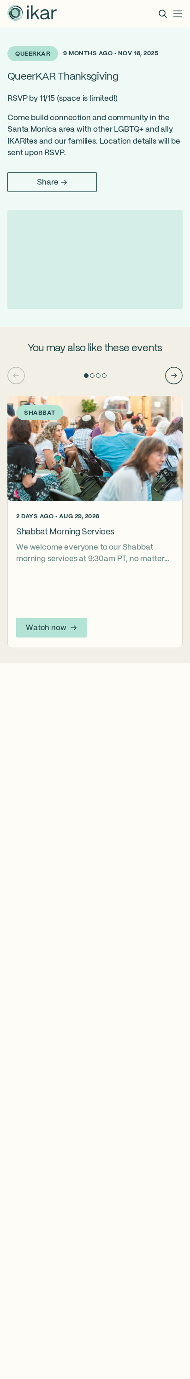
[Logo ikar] (32, 14)
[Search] (162, 13)
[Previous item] (16, 375)
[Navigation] (178, 13)
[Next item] (174, 375)
